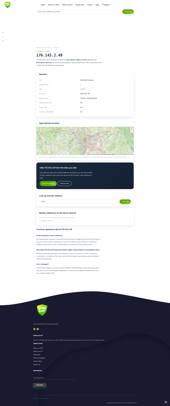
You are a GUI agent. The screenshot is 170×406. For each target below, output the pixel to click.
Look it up (128, 11)
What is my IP (40, 47)
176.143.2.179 (45, 220)
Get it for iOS (64, 183)
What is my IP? (38, 351)
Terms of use (37, 398)
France (48, 47)
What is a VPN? (38, 348)
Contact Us (36, 365)
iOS (161, 5)
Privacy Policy (37, 361)
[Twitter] (38, 329)
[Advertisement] (85, 31)
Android (148, 5)
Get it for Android (48, 183)
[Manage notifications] (165, 402)
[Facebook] (34, 329)
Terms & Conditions (39, 358)
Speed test (36, 355)
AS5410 (73, 63)
